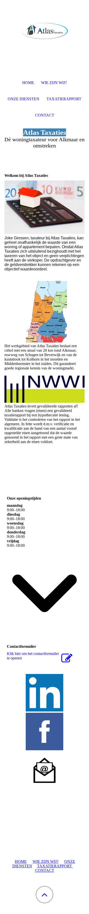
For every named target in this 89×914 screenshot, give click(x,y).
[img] (44, 30)
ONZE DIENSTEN (23, 99)
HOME (21, 861)
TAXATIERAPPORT (55, 866)
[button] (44, 895)
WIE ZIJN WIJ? (45, 861)
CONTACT (44, 870)
